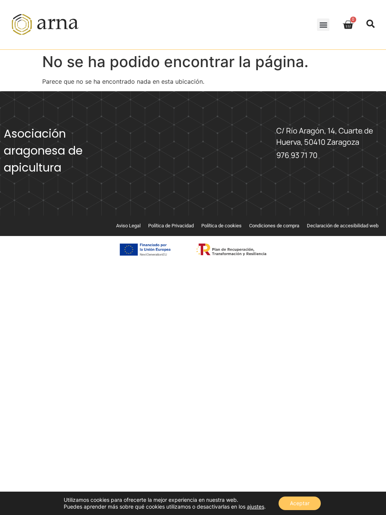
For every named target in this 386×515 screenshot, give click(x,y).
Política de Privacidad (171, 225)
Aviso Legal (128, 225)
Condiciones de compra (274, 225)
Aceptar (299, 503)
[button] (323, 24)
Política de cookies (221, 225)
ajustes (255, 506)
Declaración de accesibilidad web (342, 225)
